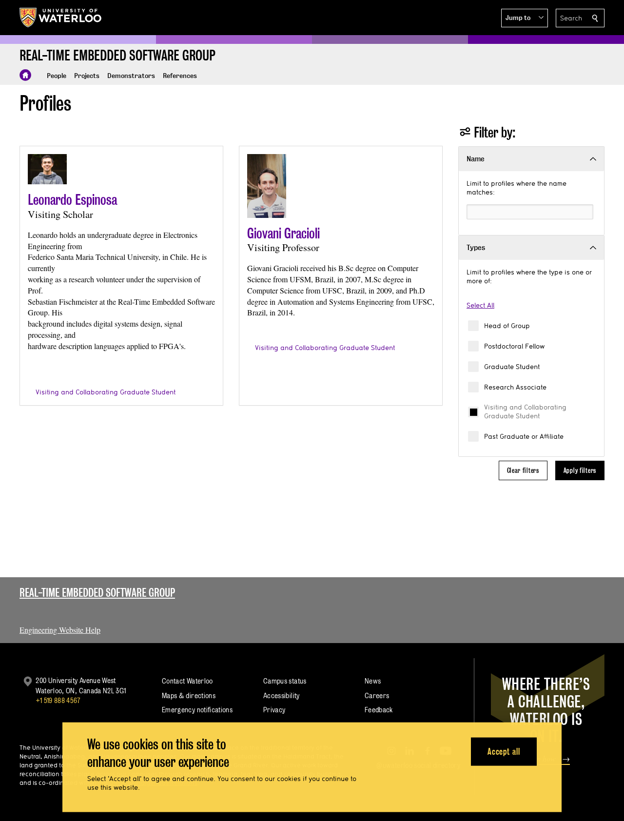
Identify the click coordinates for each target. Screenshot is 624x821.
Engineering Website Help (60, 630)
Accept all (504, 751)
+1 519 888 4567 (58, 700)
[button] (524, 18)
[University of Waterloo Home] (61, 17)
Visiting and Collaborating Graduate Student (525, 411)
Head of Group (507, 326)
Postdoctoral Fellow (514, 346)
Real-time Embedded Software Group (97, 592)
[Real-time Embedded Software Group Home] (25, 75)
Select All (480, 305)
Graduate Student (512, 367)
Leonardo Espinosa (72, 199)
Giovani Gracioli (283, 233)
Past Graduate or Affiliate (524, 436)
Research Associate (515, 387)
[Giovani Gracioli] (266, 186)
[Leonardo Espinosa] (47, 169)
